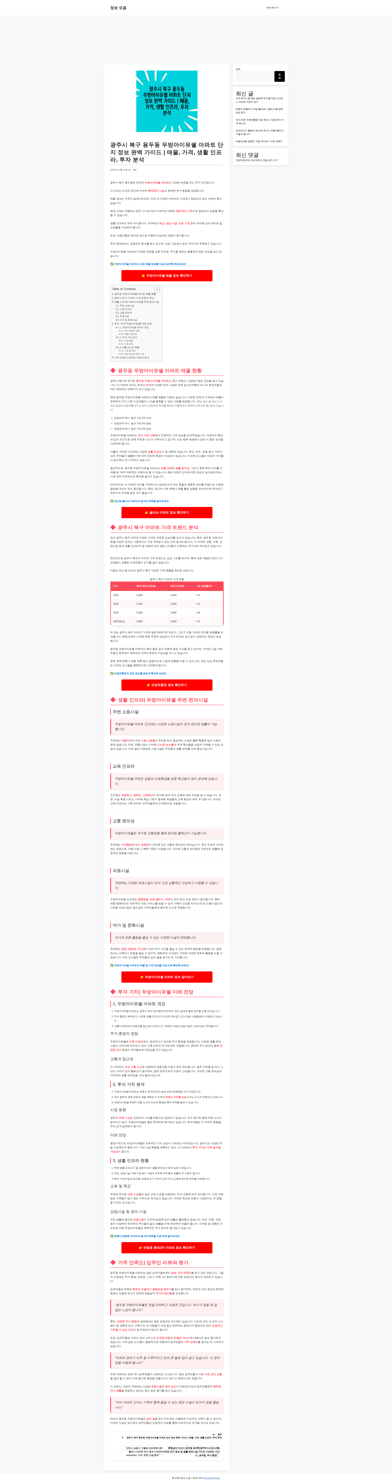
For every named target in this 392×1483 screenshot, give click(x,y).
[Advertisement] (196, 38)
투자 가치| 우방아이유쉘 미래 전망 (133, 323)
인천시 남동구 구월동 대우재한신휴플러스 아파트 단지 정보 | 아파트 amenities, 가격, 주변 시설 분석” (144, 1451)
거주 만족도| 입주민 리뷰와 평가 (131, 357)
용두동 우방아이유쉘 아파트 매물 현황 (135, 293)
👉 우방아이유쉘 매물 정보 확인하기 (166, 275)
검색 (238, 69)
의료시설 (124, 316)
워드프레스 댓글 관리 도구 (264, 160)
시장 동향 (128, 341)
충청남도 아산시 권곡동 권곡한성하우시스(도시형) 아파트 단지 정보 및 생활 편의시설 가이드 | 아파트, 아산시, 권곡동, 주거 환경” (191, 1452)
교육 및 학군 (130, 351)
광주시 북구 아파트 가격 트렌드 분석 (134, 297)
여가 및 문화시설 (128, 320)
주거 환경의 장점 (132, 331)
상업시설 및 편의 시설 (134, 354)
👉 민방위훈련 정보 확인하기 (167, 685)
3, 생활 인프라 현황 (129, 347)
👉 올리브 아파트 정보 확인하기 (167, 512)
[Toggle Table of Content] (155, 289)
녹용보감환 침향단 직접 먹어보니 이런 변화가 (259, 141)
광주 (220, 1434)
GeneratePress (212, 1478)
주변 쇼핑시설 (127, 305)
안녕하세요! (242, 160)
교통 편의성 (126, 312)
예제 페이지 (273, 7)
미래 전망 (128, 344)
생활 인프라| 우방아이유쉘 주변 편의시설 (136, 301)
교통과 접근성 (130, 334)
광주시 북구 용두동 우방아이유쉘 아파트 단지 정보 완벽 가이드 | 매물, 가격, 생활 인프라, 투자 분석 (174, 1438)
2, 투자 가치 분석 (128, 337)
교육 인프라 (126, 309)
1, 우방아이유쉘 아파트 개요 (134, 327)
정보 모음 (118, 7)
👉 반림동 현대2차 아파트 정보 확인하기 (167, 1247)
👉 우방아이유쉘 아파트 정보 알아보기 (167, 977)
